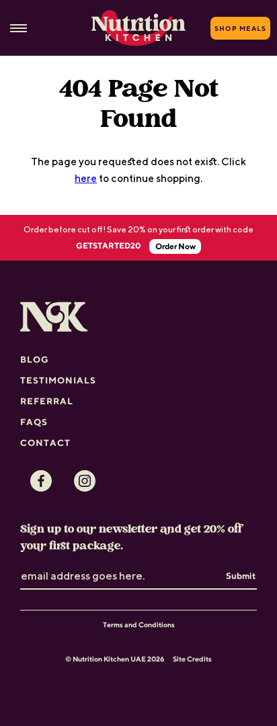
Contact (45, 442)
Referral (46, 401)
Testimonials (58, 380)
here (86, 178)
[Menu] (18, 28)
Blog (34, 359)
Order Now (175, 246)
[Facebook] (41, 481)
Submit (240, 575)
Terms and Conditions (139, 625)
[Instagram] (84, 481)
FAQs (34, 421)
